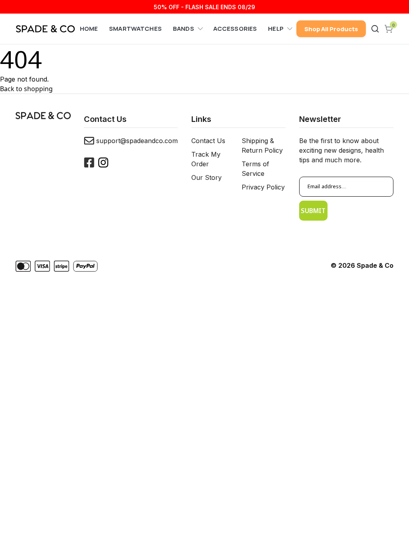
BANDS (183, 28)
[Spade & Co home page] (45, 28)
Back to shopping (26, 88)
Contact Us (208, 141)
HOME (89, 28)
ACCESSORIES (235, 28)
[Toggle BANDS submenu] (199, 29)
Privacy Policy (263, 187)
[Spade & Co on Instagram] (103, 162)
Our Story (206, 177)
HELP (276, 28)
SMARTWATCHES (135, 28)
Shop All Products (331, 29)
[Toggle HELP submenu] (288, 29)
